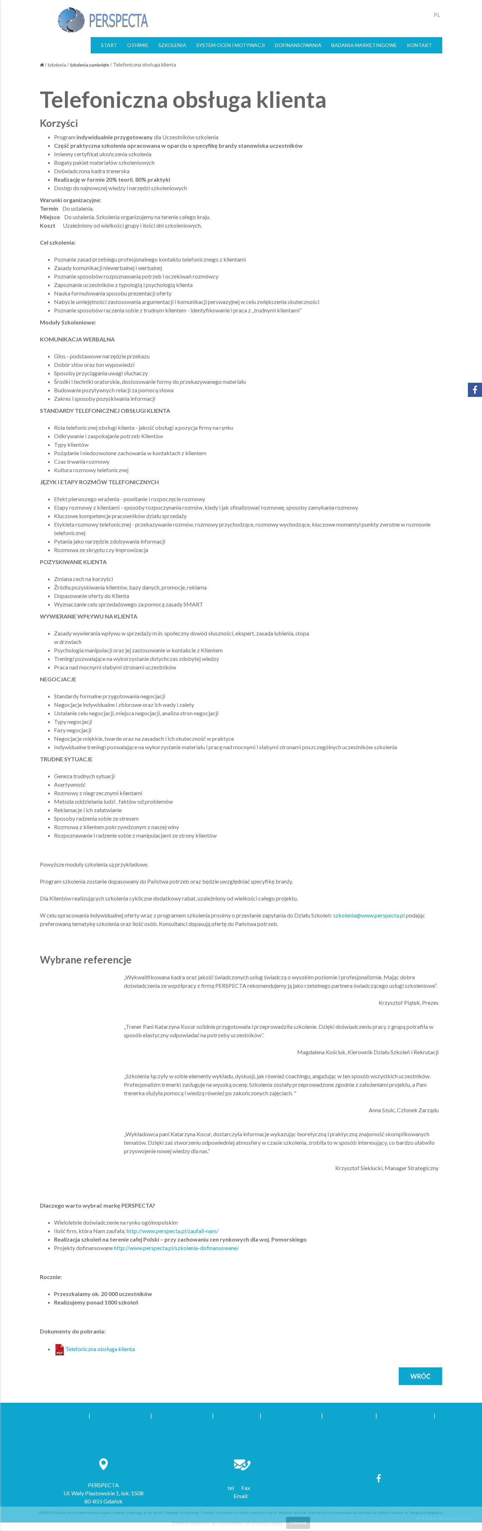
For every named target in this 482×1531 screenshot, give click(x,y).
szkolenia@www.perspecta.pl (369, 915)
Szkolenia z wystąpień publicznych (81, 1423)
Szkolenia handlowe (64, 1415)
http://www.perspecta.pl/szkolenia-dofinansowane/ (176, 1247)
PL (437, 14)
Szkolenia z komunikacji (120, 1415)
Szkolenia (57, 65)
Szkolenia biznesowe (349, 1415)
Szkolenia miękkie (237, 1415)
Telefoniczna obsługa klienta (100, 1348)
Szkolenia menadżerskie (182, 1415)
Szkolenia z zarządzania (291, 1415)
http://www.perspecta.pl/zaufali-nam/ (172, 1230)
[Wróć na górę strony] (473, 1516)
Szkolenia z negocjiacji (405, 1415)
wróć (420, 1376)
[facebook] (378, 1478)
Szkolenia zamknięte (89, 65)
